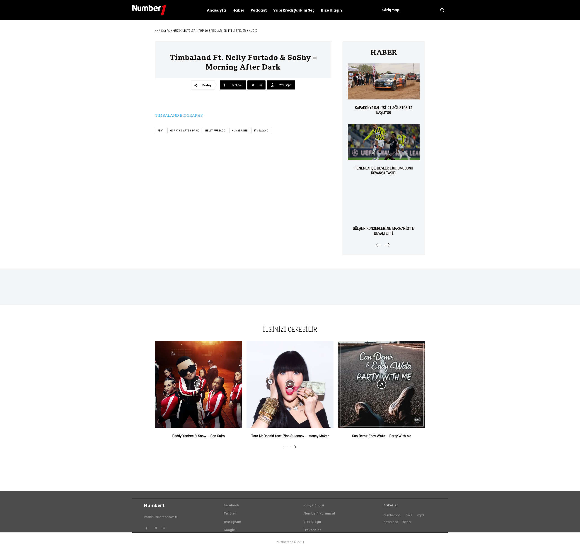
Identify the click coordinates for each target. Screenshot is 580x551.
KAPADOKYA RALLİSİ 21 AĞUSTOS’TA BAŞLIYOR (383, 110)
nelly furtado (215, 130)
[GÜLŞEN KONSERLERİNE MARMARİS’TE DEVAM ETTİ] (384, 202)
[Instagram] (155, 528)
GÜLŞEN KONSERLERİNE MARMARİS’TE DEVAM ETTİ (383, 231)
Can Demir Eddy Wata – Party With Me (381, 435)
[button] (442, 10)
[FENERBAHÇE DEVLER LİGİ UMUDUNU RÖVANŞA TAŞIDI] (384, 142)
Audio (253, 31)
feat (160, 130)
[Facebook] (147, 528)
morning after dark (184, 130)
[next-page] (387, 245)
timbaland (261, 130)
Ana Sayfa (162, 31)
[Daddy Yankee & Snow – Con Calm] (198, 384)
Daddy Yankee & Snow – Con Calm (198, 435)
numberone (240, 130)
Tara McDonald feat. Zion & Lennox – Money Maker (290, 435)
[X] (164, 528)
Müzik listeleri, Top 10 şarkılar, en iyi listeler (209, 31)
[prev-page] (378, 245)
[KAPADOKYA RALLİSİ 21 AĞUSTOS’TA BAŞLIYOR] (384, 81)
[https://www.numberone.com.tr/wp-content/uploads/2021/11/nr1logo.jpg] (149, 10)
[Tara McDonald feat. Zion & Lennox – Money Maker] (290, 384)
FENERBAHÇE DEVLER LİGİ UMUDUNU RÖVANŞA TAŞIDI (383, 170)
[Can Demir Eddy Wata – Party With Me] (381, 384)
